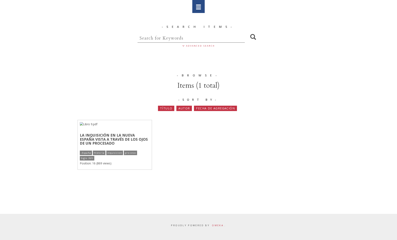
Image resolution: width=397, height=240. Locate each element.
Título (166, 108)
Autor (184, 108)
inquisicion (114, 152)
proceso (130, 152)
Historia (99, 152)
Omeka (218, 225)
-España (86, 152)
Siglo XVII (87, 158)
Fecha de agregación (215, 108)
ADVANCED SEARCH (200, 45)
